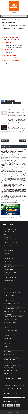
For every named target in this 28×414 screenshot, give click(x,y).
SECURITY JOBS (8, 338)
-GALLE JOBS (8, 245)
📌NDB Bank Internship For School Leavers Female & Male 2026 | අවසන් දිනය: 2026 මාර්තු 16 (16, 114)
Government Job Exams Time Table (14, 383)
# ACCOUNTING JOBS (10, 100)
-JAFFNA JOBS (8, 261)
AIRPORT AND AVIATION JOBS (13, 316)
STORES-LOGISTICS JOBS (11, 333)
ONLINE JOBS (8, 373)
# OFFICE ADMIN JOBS (7, 102)
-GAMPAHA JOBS (9, 234)
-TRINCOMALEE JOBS (10, 277)
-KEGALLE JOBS (8, 264)
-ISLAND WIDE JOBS (10, 229)
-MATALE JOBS (8, 253)
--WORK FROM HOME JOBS (12, 365)
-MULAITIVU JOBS (9, 283)
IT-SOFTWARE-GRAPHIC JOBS (12, 306)
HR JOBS (6, 346)
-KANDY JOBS (8, 237)
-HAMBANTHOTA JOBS (10, 250)
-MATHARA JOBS (9, 280)
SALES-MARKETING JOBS (11, 303)
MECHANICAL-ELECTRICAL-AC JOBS (14, 311)
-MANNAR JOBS (8, 275)
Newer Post (5, 140)
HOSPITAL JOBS (8, 314)
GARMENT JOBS (8, 351)
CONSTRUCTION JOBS (10, 319)
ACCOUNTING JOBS (9, 300)
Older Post (22, 140)
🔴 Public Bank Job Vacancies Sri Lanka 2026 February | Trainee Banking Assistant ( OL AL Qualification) (13, 121)
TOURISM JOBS (8, 368)
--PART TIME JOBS (9, 354)
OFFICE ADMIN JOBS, (17, 32)
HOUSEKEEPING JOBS (10, 370)
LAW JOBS (7, 325)
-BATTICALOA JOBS (9, 258)
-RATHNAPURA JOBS (10, 256)
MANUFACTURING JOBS (11, 357)
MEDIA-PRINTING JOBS (11, 335)
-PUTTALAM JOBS (9, 248)
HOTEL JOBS (7, 343)
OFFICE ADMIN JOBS (10, 295)
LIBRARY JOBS (8, 349)
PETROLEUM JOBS (9, 359)
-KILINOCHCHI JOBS (10, 272)
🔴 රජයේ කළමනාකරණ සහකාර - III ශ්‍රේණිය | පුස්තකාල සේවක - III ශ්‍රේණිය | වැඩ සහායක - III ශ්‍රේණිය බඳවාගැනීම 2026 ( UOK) (12, 185)
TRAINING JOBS (8, 298)
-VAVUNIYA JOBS (9, 266)
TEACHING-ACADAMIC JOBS (12, 308)
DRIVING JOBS (8, 327)
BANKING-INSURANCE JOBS (12, 292)
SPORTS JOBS (8, 362)
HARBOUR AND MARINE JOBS (13, 341)
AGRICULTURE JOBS (10, 322)
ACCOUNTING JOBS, (7, 32)
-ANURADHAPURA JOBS (11, 242)
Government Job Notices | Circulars (14, 385)
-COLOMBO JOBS (9, 231)
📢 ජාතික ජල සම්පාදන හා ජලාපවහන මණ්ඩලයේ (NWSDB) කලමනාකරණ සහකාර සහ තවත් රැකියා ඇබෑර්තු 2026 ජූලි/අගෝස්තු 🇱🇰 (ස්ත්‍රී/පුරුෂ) (13, 201)
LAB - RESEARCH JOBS (10, 330)
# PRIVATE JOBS (16, 102)
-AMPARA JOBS (8, 269)
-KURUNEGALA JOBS (10, 240)
